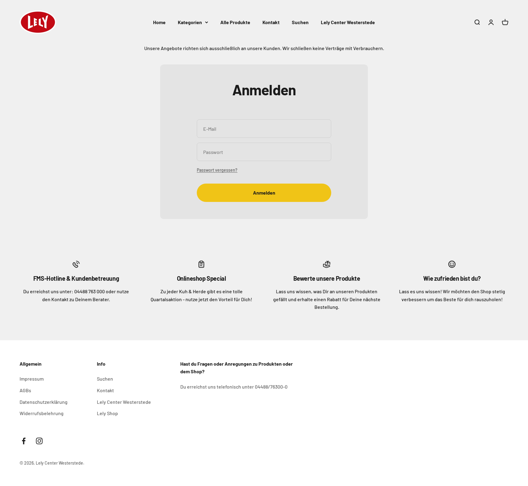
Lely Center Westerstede (348, 22)
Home (159, 22)
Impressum (32, 379)
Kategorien (190, 22)
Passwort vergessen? (217, 170)
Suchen (300, 22)
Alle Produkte (235, 22)
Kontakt (271, 22)
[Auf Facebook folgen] (24, 441)
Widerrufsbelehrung (42, 413)
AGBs (25, 390)
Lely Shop (107, 413)
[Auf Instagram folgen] (39, 441)
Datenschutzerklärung (44, 402)
